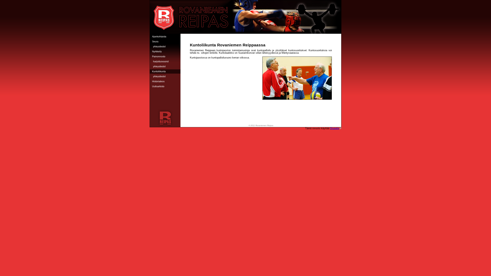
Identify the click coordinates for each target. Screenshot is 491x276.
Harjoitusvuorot (161, 61)
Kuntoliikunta (159, 71)
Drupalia (334, 128)
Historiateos (158, 81)
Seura (155, 41)
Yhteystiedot (159, 46)
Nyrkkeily (157, 51)
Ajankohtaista (159, 36)
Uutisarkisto (158, 86)
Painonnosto (158, 56)
